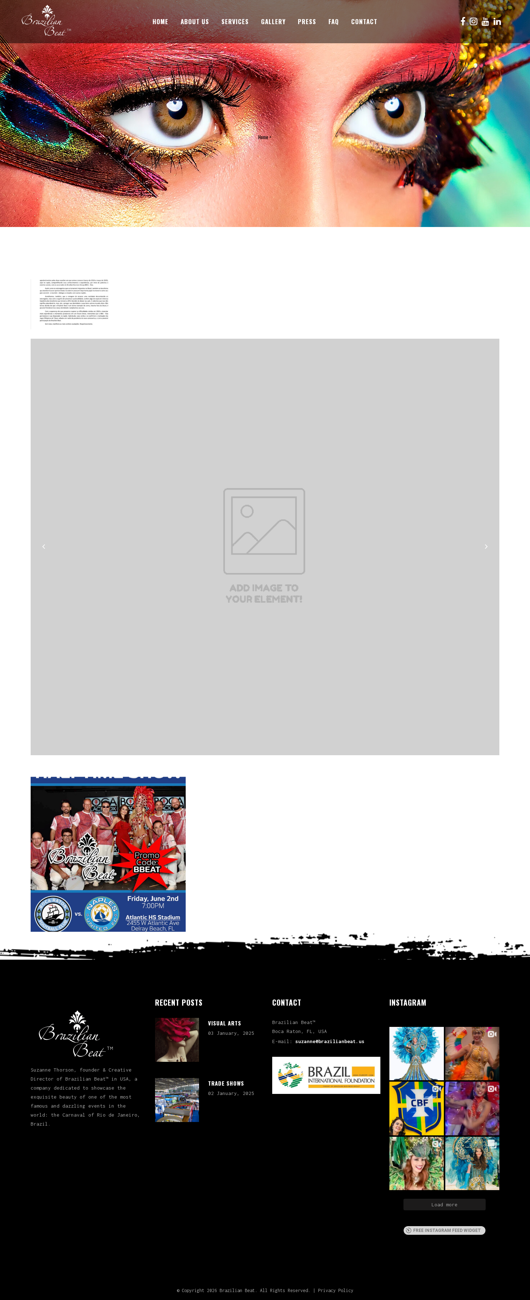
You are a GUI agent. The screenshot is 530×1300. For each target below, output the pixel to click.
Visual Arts (224, 1023)
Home (263, 137)
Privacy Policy (335, 1290)
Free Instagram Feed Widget (447, 1230)
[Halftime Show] (108, 854)
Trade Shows (226, 1083)
